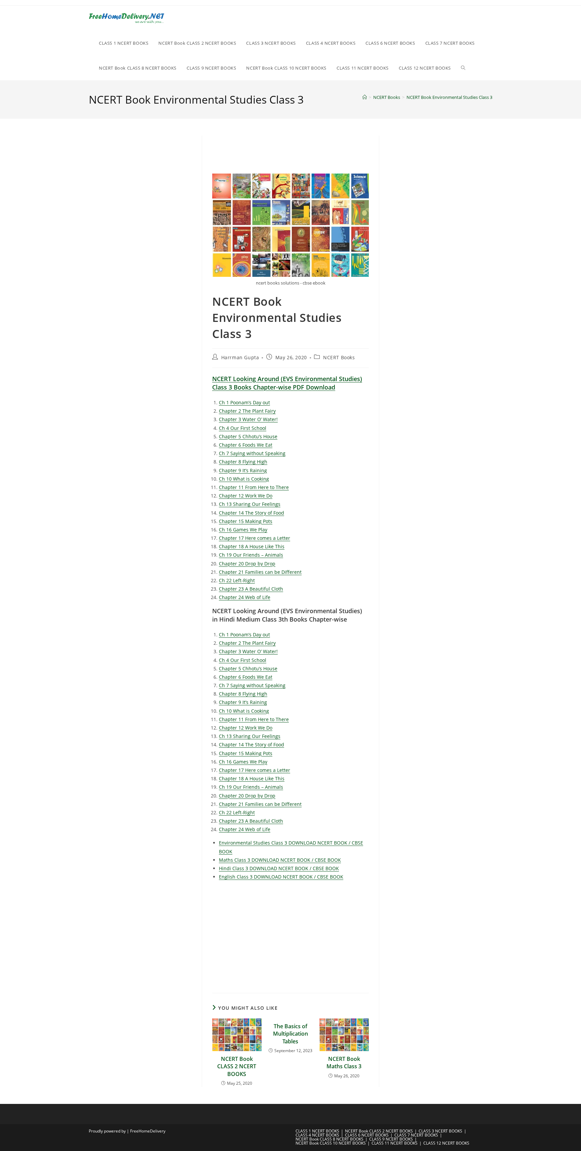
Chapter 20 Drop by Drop (247, 563)
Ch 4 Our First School (242, 428)
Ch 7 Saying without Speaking (252, 453)
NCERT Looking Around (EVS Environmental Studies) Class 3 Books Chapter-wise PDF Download (287, 383)
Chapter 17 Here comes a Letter (254, 538)
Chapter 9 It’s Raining (243, 470)
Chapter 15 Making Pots (245, 521)
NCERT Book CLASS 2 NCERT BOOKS (236, 1066)
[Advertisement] (375, 153)
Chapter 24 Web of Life (244, 597)
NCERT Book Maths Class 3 (343, 1062)
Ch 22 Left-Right (237, 580)
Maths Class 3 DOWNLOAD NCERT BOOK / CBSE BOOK (280, 860)
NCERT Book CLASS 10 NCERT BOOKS (331, 1143)
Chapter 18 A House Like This (251, 546)
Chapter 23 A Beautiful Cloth (251, 589)
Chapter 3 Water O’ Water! (248, 419)
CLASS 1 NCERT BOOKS (317, 1131)
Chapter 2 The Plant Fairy (247, 411)
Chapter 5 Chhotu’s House (248, 436)
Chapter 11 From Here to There (254, 487)
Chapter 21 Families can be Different (260, 572)
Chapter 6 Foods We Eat (245, 445)
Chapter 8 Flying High (243, 461)
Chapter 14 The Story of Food (251, 513)
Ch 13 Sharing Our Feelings (249, 504)
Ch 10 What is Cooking (244, 479)
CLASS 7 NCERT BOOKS (416, 1135)
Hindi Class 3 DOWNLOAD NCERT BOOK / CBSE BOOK (279, 868)
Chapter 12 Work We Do (245, 495)
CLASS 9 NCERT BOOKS (391, 1139)
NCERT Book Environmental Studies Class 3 (449, 97)
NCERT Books (339, 357)
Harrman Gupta (240, 357)
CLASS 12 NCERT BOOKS (446, 1143)
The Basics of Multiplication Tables (290, 1034)
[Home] (364, 97)
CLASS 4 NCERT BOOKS (317, 1135)
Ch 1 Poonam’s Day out (244, 402)
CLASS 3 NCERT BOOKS (440, 1131)
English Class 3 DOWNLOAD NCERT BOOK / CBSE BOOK (281, 877)
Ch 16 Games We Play (243, 529)
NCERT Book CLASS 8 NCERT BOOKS (329, 1139)
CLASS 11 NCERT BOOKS (395, 1143)
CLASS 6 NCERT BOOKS (367, 1135)
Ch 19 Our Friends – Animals (251, 555)
